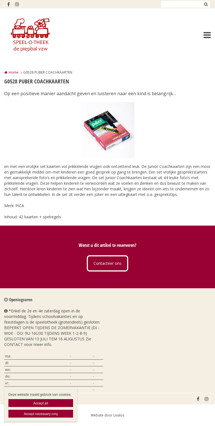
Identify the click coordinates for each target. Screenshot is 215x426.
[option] (107, 130)
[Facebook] (8, 4)
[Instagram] (17, 4)
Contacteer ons (107, 263)
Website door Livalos (107, 415)
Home (13, 72)
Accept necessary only (41, 413)
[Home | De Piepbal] (38, 35)
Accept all (40, 403)
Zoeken (206, 4)
